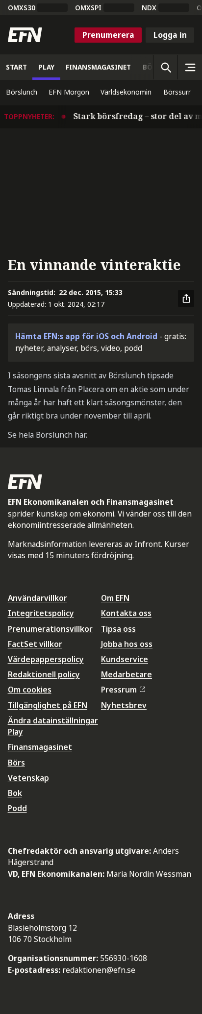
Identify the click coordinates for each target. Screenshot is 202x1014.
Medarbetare (126, 674)
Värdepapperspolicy (46, 659)
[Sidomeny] (189, 67)
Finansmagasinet (40, 747)
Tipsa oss (118, 628)
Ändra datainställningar (53, 720)
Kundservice (124, 659)
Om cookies (29, 689)
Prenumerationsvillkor (50, 628)
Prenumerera (108, 34)
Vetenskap (28, 777)
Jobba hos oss (126, 644)
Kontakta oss (126, 613)
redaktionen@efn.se (98, 970)
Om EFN (115, 598)
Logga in (170, 34)
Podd (17, 808)
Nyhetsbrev (124, 705)
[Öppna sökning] (165, 67)
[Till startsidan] (25, 35)
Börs (16, 762)
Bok (15, 793)
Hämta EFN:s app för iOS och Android (86, 336)
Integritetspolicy (41, 613)
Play (15, 731)
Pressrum (119, 689)
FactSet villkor (35, 644)
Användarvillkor (37, 598)
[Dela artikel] (186, 298)
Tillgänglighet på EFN (47, 705)
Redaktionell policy (44, 674)
